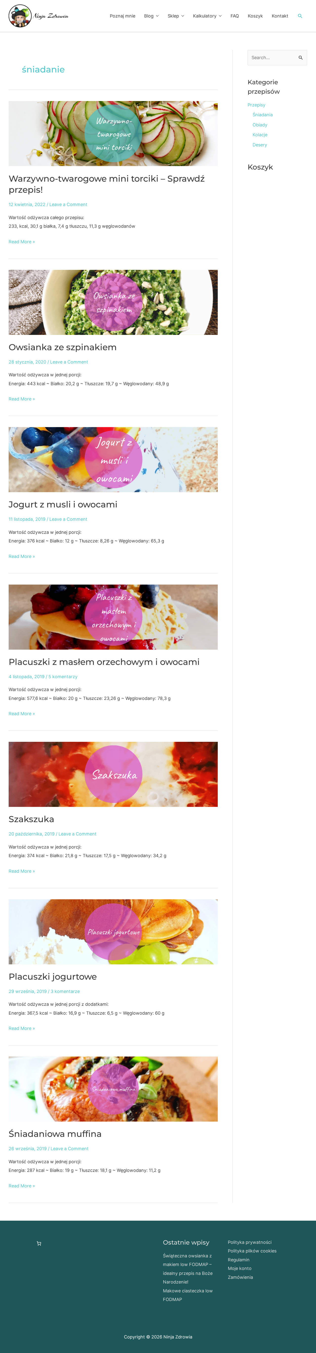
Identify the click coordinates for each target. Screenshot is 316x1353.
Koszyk (255, 15)
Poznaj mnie (122, 15)
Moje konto (240, 1268)
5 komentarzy (63, 676)
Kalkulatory (205, 15)
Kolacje (260, 134)
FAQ (235, 15)
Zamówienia (240, 1277)
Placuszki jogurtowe (53, 976)
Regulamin (239, 1259)
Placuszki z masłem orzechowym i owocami (104, 662)
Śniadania (263, 114)
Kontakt (280, 15)
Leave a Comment (68, 204)
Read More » (22, 242)
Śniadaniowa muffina (55, 1133)
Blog (149, 15)
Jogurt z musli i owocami (63, 504)
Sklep (173, 15)
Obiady (260, 124)
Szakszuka (31, 819)
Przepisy (256, 104)
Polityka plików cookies (252, 1250)
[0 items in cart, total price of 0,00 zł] (38, 1243)
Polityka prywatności (250, 1242)
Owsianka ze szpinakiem (63, 347)
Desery (260, 144)
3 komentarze (65, 991)
